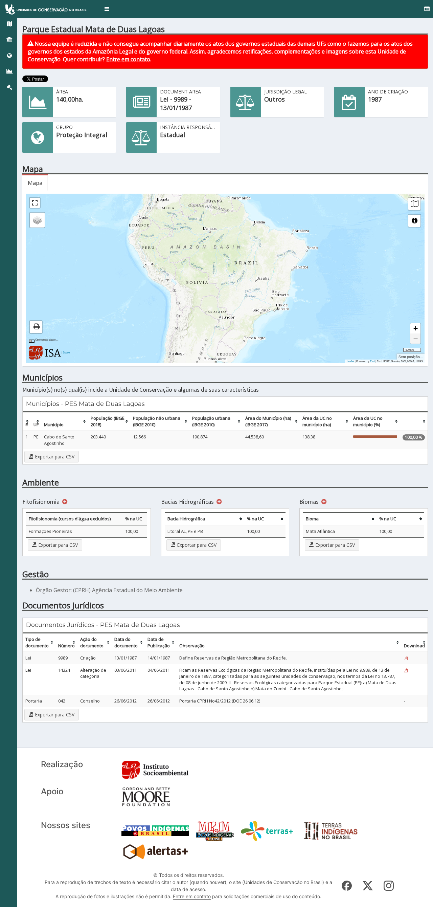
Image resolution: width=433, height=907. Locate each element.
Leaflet (350, 361)
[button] (106, 9)
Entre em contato (128, 59)
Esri (372, 361)
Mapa (35, 183)
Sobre (66, 352)
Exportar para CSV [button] (53, 456)
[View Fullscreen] (35, 203)
